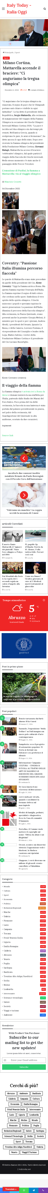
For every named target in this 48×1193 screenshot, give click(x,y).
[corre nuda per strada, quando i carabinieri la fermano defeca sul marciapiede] (9, 801)
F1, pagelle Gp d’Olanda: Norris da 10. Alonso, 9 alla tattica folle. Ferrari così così (34, 549)
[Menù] (3, 10)
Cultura (7, 891)
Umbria (7, 916)
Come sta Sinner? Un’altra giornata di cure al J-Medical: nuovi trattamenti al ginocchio (34, 581)
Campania (8, 929)
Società (7, 1006)
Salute (7, 1002)
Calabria (7, 951)
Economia (8, 899)
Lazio (6, 925)
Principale (8, 52)
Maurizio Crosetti (13, 181)
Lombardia (8, 989)
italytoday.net (25, 1169)
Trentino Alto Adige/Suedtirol (18, 976)
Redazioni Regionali (12, 908)
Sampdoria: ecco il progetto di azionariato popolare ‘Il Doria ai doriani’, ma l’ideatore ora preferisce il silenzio (32, 750)
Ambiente (8, 1015)
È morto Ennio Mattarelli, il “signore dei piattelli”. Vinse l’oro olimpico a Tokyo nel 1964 (12, 549)
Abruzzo (8, 955)
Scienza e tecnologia (13, 998)
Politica (7, 904)
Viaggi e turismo (11, 1010)
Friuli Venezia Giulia (13, 938)
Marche (7, 912)
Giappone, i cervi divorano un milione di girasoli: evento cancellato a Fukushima (32, 863)
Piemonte (8, 921)
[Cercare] (44, 10)
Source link (7, 435)
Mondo (7, 886)
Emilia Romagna (11, 946)
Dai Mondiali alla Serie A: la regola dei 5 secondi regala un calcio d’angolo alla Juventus (12, 581)
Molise (7, 985)
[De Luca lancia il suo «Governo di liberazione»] (9, 789)
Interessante (9, 993)
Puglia (7, 963)
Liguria (7, 942)
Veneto (7, 959)
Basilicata (8, 972)
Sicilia (6, 980)
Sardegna (8, 968)
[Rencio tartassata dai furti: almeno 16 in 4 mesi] (9, 721)
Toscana (7, 933)
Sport (17, 52)
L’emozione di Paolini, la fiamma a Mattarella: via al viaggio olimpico (21, 172)
